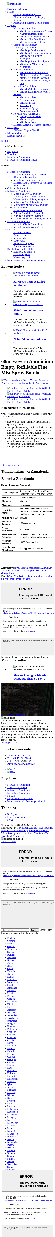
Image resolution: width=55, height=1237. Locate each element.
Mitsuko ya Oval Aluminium (33, 50)
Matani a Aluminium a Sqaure (34, 72)
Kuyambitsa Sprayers (30, 108)
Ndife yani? (13, 127)
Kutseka (17, 94)
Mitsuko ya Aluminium (24, 47)
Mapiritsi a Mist (27, 102)
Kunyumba (12, 151)
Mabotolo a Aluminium (24, 28)
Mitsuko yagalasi (28, 122)
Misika (10, 11)
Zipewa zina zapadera (30, 111)
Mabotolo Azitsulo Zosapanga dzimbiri (32, 124)
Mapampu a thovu (28, 97)
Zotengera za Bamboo (30, 116)
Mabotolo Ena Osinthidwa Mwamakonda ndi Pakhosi (32, 40)
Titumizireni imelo (10, 465)
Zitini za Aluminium (23, 69)
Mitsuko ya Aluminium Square (34, 61)
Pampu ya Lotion (28, 100)
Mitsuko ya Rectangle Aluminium (36, 53)
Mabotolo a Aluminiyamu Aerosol (36, 31)
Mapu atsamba (46, 827)
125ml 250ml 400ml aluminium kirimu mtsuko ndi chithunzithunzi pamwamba (26, 577)
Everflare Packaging (17, 9)
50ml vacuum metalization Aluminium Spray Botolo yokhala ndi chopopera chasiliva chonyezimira (26, 571)
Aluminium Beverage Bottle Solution (31, 22)
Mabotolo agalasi (28, 119)
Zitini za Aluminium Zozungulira (35, 75)
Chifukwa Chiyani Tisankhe (27, 130)
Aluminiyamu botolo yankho (27, 14)
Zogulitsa (11, 25)
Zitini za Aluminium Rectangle (34, 78)
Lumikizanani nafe (16, 135)
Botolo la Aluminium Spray (14, 830)
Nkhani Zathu (14, 133)
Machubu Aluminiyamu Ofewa (35, 91)
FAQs (10, 819)
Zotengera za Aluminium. (20, 833)
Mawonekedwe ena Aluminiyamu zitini (32, 218)
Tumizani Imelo (8, 841)
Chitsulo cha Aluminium (25, 44)
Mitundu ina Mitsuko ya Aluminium (30, 205)
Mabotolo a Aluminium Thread (35, 36)
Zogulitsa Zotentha (28, 827)
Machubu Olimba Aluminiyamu (35, 89)
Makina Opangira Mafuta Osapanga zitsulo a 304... (29, 677)
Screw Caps (25, 105)
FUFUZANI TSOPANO (13, 715)
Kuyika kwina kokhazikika (26, 113)
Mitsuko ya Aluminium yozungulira (31, 57)
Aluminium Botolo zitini (31, 33)
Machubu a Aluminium (24, 86)
